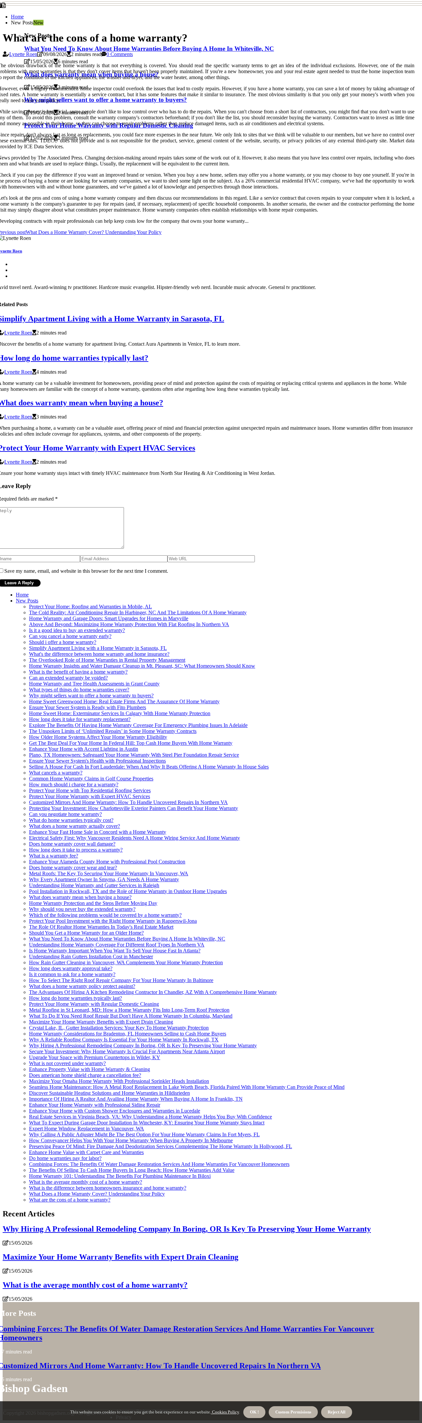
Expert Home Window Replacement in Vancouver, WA (86, 1128)
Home (17, 16)
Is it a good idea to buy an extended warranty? (77, 630)
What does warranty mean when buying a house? (80, 897)
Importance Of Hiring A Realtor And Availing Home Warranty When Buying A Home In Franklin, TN (136, 1099)
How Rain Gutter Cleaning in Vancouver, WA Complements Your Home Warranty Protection (126, 962)
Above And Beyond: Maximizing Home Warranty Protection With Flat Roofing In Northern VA (129, 624)
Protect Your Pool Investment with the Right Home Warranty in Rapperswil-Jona (113, 921)
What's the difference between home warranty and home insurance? (99, 654)
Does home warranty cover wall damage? (72, 844)
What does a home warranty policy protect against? (82, 986)
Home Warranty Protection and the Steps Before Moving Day (93, 903)
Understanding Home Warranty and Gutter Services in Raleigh (94, 885)
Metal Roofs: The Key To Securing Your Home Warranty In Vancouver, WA (108, 873)
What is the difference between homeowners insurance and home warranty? (107, 1188)
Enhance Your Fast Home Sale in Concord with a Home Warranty (97, 832)
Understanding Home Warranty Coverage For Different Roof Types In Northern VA (116, 944)
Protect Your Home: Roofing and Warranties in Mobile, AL (90, 606)
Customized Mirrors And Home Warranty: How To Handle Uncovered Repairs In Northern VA (128, 802)
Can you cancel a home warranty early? (70, 636)
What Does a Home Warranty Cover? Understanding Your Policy (97, 1194)
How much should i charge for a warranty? (73, 784)
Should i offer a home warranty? (62, 642)
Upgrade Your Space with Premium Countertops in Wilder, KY (94, 1057)
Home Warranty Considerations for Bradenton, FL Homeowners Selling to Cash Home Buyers (127, 1033)
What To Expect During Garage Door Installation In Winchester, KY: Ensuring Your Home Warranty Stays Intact (146, 1122)
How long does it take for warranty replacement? (80, 719)
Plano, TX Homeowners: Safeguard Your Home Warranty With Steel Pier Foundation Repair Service (134, 755)
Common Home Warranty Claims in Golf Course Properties (91, 778)
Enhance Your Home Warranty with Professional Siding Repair (94, 1105)
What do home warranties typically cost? (71, 820)
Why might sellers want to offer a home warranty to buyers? (91, 695)
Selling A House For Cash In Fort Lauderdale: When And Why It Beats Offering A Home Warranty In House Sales (149, 767)
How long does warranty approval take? (70, 968)
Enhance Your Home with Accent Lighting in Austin (83, 749)
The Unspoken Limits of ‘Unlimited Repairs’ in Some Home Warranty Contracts (112, 731)
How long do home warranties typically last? (75, 998)
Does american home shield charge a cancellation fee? (85, 1075)
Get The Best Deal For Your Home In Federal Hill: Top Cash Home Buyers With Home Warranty (130, 743)
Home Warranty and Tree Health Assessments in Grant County (94, 683)
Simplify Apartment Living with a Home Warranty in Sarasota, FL (98, 648)
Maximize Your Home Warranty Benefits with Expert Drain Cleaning (101, 1022)
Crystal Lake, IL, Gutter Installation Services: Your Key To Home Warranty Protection (119, 1028)
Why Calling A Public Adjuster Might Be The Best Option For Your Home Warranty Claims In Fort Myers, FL (144, 1134)
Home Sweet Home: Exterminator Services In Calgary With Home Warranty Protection (119, 713)
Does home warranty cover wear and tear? (73, 867)
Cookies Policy (225, 1411)
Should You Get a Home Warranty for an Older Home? (86, 933)
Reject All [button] (337, 1411)
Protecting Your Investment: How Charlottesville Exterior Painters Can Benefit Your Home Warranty (133, 808)
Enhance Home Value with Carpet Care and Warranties (86, 1152)
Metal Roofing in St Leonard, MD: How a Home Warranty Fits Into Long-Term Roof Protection (129, 1010)
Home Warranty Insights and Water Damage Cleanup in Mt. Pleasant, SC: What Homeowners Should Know (142, 666)
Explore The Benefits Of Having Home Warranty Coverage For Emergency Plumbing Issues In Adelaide (138, 725)
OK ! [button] (254, 1411)
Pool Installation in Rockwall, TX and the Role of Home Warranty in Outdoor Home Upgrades (128, 891)
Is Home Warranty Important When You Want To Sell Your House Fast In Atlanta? (114, 950)
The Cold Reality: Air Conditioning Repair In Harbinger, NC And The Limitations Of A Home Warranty (138, 612)
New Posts (27, 600)
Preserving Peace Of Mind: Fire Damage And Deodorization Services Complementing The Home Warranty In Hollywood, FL (160, 1146)
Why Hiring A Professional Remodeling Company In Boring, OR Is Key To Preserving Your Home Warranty (143, 1045)
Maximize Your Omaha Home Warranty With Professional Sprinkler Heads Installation (119, 1081)
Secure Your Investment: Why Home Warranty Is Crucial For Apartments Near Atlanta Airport (127, 1051)
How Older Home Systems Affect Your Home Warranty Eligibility (98, 737)
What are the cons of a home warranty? (69, 1200)
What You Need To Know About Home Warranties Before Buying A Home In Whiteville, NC (149, 48)
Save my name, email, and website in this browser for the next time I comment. (86, 571)
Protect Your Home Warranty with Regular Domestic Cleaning (94, 1004)
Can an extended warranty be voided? (68, 678)
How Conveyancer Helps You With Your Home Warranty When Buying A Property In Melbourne (131, 1140)
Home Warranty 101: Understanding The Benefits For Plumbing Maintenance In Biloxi (120, 1176)
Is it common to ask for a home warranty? (72, 974)
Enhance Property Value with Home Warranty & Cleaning (89, 1069)
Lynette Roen (23, 54)
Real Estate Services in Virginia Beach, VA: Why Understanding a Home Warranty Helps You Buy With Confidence (150, 1116)
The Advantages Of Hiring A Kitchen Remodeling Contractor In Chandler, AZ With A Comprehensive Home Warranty (153, 992)
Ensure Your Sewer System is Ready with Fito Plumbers (87, 707)
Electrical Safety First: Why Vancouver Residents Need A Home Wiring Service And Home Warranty (134, 838)
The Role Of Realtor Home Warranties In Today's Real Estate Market (101, 927)
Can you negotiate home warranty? (65, 814)
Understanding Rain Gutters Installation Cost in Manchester (91, 956)
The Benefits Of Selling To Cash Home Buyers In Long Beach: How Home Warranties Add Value (131, 1170)
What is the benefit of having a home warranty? (78, 672)
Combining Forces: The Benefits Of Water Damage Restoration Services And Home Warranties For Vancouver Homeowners (159, 1164)
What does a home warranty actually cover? (74, 826)
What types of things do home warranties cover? (79, 689)
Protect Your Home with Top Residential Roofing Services (90, 790)
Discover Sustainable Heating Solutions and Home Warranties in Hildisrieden (109, 1093)
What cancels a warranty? (55, 772)
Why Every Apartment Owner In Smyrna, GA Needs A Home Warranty (104, 879)
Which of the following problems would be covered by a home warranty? (105, 915)
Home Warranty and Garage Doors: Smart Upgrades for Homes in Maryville (108, 618)
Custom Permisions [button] (293, 1411)
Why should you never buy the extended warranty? (82, 909)
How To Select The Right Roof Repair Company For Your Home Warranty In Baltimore (121, 980)
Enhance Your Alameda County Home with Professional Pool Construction (107, 861)
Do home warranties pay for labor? (65, 1158)
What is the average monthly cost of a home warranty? (85, 1182)
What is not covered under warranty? (67, 1063)
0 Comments (119, 54)
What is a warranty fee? (53, 855)
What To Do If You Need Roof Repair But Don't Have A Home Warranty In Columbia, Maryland (130, 1016)
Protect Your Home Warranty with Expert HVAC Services (89, 796)
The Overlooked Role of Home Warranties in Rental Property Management (107, 660)
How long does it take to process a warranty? (76, 850)
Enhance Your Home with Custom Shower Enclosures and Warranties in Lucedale (114, 1111)
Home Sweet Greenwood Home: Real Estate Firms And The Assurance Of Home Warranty (124, 701)
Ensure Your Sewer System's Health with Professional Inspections (97, 761)
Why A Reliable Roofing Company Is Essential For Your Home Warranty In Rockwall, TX (124, 1039)
